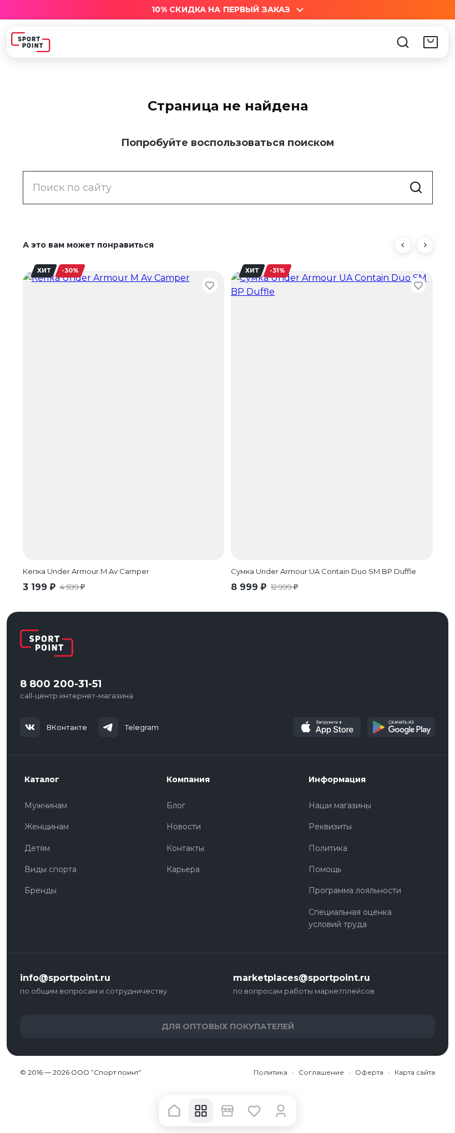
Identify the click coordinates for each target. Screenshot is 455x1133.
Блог (175, 805)
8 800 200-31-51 (61, 684)
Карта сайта (415, 1072)
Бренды (40, 890)
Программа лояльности (355, 890)
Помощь (325, 869)
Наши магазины (340, 805)
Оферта (369, 1072)
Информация (337, 779)
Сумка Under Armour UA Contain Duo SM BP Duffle (323, 571)
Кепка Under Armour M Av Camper (86, 571)
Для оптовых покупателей (227, 1026)
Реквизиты (330, 827)
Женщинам (46, 827)
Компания (188, 779)
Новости (183, 827)
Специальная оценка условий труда (350, 918)
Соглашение (321, 1072)
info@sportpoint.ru (65, 978)
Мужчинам (45, 805)
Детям (37, 848)
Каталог (41, 779)
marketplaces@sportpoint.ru (301, 978)
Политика (328, 848)
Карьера (183, 869)
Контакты (185, 848)
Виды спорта (50, 869)
